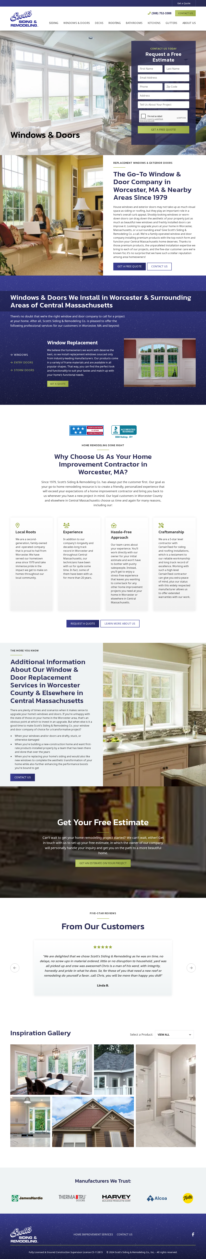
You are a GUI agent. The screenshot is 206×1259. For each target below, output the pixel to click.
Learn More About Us (120, 623)
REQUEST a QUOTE (83, 623)
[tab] (23, 355)
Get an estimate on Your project (103, 863)
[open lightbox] (51, 1069)
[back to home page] (24, 1234)
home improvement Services (93, 1234)
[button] (54, 23)
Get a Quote (183, 3)
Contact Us (185, 13)
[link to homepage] (24, 18)
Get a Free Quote (129, 266)
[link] (193, 1234)
